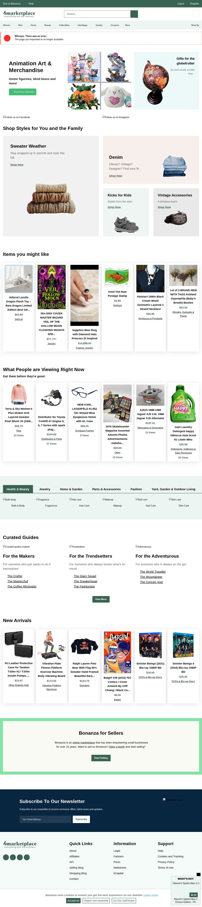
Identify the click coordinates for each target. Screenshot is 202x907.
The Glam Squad (85, 576)
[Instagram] (27, 857)
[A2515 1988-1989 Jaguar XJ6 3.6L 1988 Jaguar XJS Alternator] (150, 422)
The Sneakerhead (85, 581)
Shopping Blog (78, 873)
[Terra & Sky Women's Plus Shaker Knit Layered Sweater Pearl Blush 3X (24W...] (18, 422)
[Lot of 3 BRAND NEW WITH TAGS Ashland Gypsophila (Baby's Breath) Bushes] (183, 307)
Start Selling (101, 758)
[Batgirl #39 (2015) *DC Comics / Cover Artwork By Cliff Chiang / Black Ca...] (117, 666)
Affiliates (74, 856)
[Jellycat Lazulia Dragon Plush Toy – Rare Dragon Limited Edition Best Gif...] (18, 307)
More (127, 25)
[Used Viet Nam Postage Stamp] (117, 307)
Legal (117, 850)
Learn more (151, 895)
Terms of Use (165, 867)
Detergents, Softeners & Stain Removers (183, 451)
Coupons (115, 25)
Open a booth (117, 746)
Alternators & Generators (150, 428)
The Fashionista (84, 586)
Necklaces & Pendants (150, 318)
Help (31, 3)
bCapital (118, 873)
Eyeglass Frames (84, 430)
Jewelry (99, 25)
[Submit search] (134, 14)
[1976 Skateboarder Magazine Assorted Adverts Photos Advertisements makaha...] (117, 422)
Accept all (73, 900)
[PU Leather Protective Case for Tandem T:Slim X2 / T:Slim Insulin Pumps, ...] (18, 666)
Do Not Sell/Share (124, 900)
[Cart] (195, 13)
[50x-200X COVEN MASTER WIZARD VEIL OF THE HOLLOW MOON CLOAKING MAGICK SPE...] (51, 307)
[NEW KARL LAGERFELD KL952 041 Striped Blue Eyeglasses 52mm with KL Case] (84, 422)
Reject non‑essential (96, 900)
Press (117, 862)
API (71, 862)
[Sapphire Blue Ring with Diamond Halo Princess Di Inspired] (84, 307)
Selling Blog (76, 867)
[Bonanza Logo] (19, 14)
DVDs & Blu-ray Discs (150, 677)
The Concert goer (151, 582)
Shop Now (16, 164)
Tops (18, 430)
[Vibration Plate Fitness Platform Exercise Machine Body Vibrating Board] (51, 666)
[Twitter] (13, 857)
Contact (74, 878)
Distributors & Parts (51, 439)
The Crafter (14, 576)
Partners (119, 856)
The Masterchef (17, 581)
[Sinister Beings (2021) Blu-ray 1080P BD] (150, 666)
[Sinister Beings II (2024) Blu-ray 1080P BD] (183, 666)
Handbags (82, 25)
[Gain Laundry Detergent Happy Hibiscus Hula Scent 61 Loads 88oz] (183, 422)
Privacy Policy (166, 862)
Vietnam (117, 305)
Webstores (120, 867)
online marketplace (84, 742)
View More (101, 599)
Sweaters (84, 685)
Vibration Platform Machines (51, 687)
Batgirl (117, 699)
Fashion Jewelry (84, 348)
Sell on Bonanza (11, 3)
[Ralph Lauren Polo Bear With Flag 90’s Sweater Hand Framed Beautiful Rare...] (84, 666)
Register (194, 3)
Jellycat (19, 319)
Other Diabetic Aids (19, 685)
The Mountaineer (151, 576)
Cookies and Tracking (170, 856)
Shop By (195, 25)
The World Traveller (153, 571)
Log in (181, 3)
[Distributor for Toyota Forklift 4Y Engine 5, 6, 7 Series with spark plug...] (51, 422)
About (72, 850)
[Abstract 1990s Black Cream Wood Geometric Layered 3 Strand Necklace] (150, 307)
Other (117, 452)
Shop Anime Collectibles (24, 92)
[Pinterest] (20, 857)
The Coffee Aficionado (21, 586)
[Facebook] (6, 857)
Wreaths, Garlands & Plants (183, 314)
